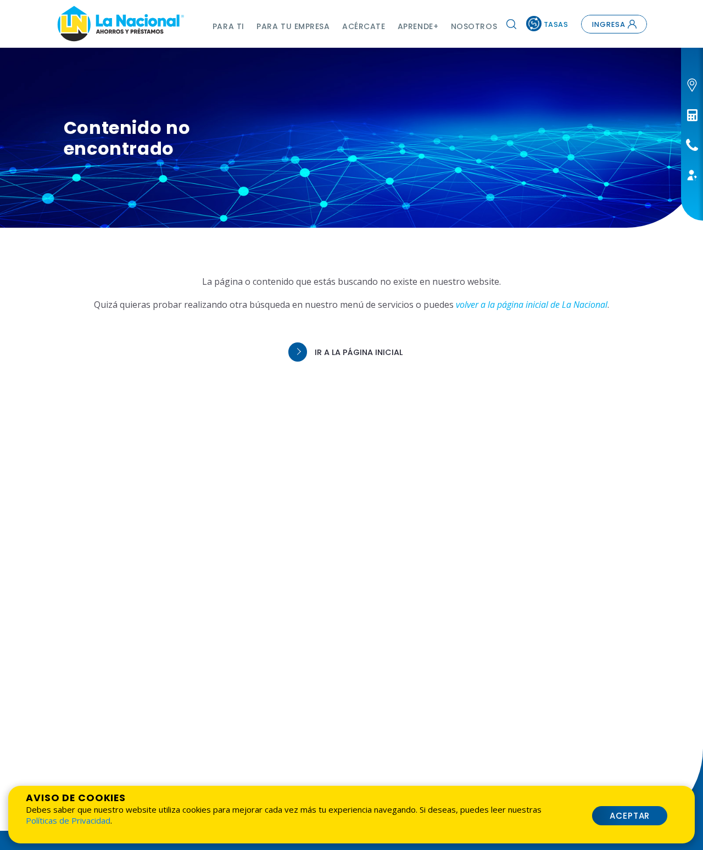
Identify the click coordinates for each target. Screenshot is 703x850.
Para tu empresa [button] (293, 26)
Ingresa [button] (610, 24)
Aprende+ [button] (418, 26)
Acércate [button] (363, 26)
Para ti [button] (228, 26)
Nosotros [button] (474, 26)
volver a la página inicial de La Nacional (531, 305)
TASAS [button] (555, 24)
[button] (511, 24)
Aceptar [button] (630, 815)
